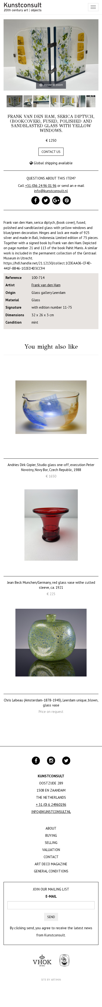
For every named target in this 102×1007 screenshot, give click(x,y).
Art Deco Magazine (51, 864)
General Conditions (51, 871)
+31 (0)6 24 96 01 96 (40, 185)
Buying (51, 835)
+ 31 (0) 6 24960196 (51, 804)
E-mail (51, 896)
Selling (51, 842)
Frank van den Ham (46, 285)
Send (51, 917)
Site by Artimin (51, 979)
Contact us (51, 152)
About (51, 828)
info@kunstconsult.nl (51, 191)
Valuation (51, 849)
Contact (51, 857)
